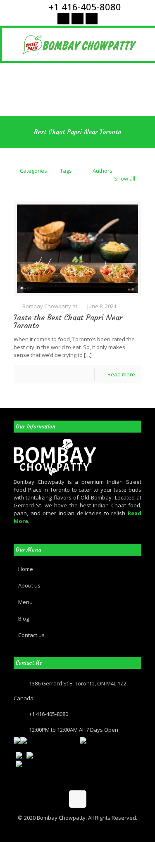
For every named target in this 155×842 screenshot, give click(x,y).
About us (29, 585)
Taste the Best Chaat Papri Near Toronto (68, 321)
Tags (66, 170)
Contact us (31, 635)
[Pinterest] (77, 18)
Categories (33, 170)
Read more (121, 374)
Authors (102, 170)
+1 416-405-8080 (85, 6)
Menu (25, 602)
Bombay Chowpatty (46, 306)
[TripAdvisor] (92, 18)
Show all (124, 178)
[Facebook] (63, 18)
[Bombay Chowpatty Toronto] (79, 44)
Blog (23, 618)
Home (25, 569)
